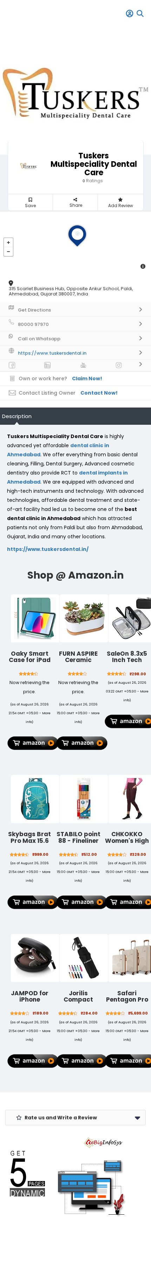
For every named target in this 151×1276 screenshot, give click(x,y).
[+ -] (75, 242)
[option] (75, 91)
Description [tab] (17, 416)
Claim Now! (87, 378)
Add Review (120, 206)
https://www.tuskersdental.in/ (47, 549)
